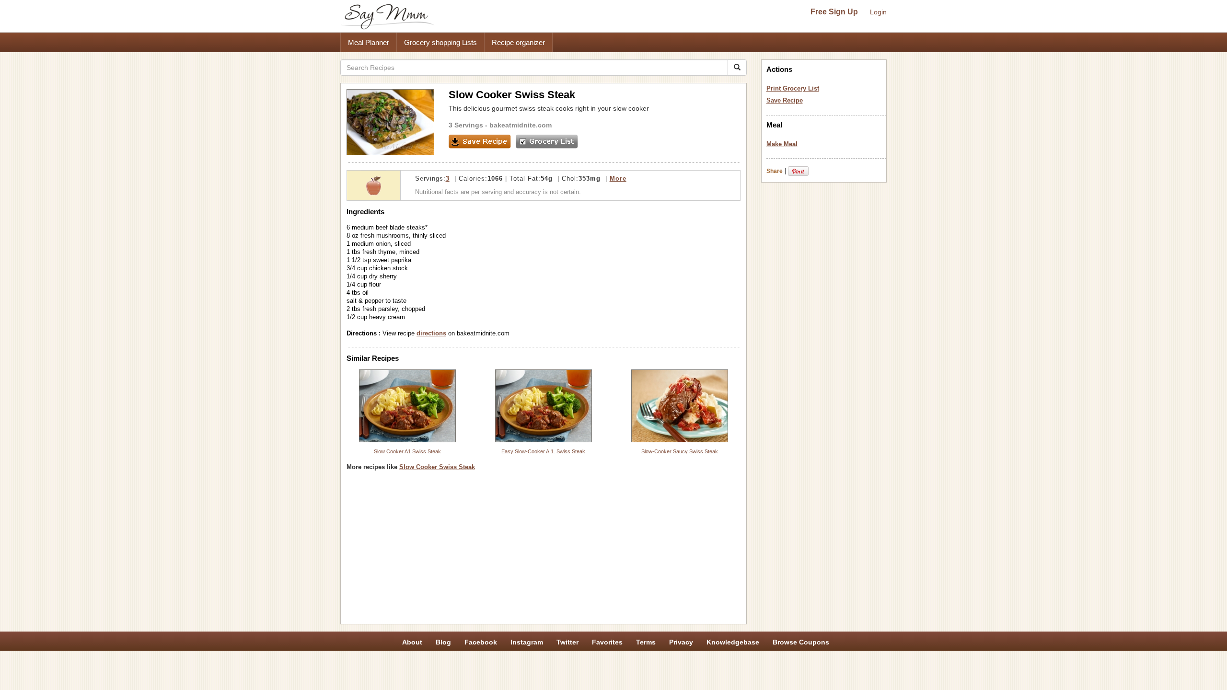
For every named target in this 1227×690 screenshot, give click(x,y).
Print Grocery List (792, 88)
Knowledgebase (732, 642)
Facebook (480, 642)
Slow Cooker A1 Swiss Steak (407, 451)
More (618, 178)
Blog (443, 642)
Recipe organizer (518, 42)
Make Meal (782, 144)
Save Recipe (784, 100)
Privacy (681, 642)
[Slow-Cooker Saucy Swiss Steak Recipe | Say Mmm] (680, 405)
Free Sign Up (834, 12)
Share (774, 171)
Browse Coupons (801, 642)
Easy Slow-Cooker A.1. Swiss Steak (543, 451)
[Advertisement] (544, 551)
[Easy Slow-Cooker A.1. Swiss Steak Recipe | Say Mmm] (543, 405)
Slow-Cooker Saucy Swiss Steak (679, 451)
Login (878, 12)
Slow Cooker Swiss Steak (437, 467)
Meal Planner (368, 42)
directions (431, 333)
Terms (646, 642)
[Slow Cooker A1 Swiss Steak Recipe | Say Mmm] (407, 405)
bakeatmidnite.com (520, 125)
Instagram (526, 642)
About (412, 642)
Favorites (607, 642)
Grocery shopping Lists (440, 42)
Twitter (567, 642)
